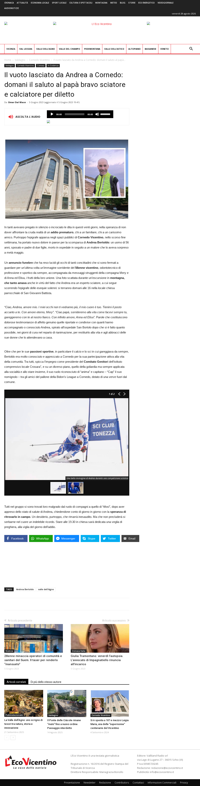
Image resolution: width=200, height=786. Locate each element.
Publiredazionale (14, 715)
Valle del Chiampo (69, 49)
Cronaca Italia (78, 651)
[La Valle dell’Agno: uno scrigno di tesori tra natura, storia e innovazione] (23, 703)
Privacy (184, 782)
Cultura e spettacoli (80, 2)
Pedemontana (92, 49)
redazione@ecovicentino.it (167, 768)
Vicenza (10, 49)
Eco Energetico (146, 2)
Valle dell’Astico (114, 49)
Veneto (164, 49)
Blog (122, 2)
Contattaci (138, 782)
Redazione (105, 782)
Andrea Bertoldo (25, 589)
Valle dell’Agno (45, 49)
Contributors (122, 782)
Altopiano (134, 49)
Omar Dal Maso (17, 102)
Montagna (101, 2)
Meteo (113, 2)
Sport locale (59, 2)
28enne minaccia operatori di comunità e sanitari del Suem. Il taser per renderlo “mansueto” (33, 660)
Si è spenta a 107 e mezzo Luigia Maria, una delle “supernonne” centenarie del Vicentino (109, 724)
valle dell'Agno (46, 589)
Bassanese (150, 49)
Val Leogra (25, 49)
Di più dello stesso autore (46, 681)
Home (7, 60)
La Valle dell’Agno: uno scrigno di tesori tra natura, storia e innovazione (23, 724)
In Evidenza (53, 65)
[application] (80, 114)
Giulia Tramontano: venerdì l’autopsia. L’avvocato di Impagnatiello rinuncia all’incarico (97, 660)
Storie (131, 2)
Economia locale (40, 2)
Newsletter (90, 782)
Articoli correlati (16, 681)
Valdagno (20, 60)
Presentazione (72, 782)
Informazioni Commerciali (162, 782)
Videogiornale (165, 2)
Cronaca (9, 2)
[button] (191, 49)
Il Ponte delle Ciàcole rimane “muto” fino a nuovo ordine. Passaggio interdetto (64, 724)
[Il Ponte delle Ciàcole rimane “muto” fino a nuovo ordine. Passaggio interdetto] (66, 703)
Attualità (22, 2)
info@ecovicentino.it (162, 772)
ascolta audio (52, 114)
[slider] (105, 113)
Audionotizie (11, 8)
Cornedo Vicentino (39, 60)
